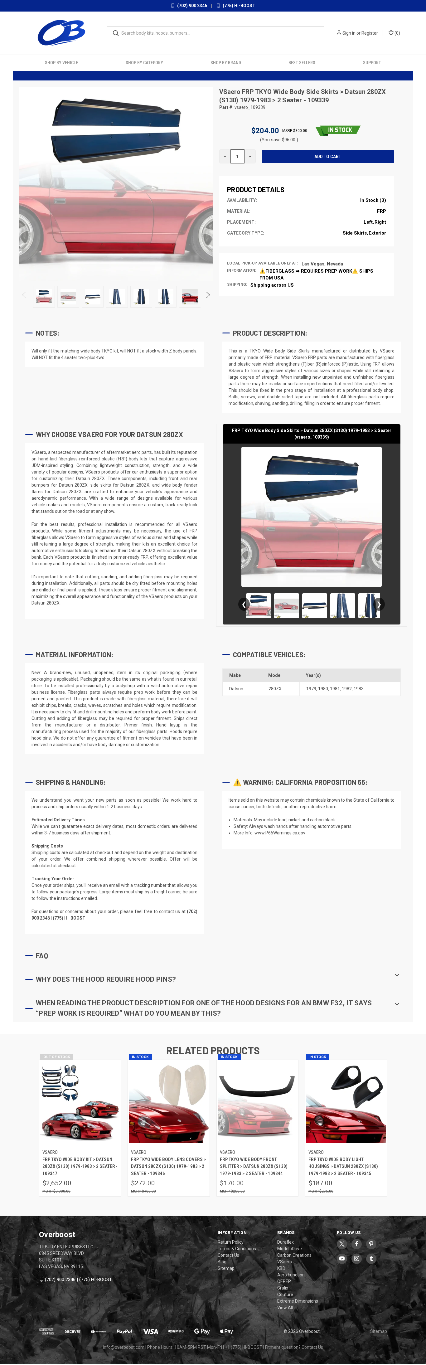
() (397, 33)
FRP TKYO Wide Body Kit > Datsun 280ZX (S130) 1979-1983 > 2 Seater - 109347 (80, 1166)
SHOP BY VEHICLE (61, 62)
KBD (281, 1268)
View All (285, 1307)
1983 (359, 688)
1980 (323, 688)
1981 (335, 688)
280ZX (275, 688)
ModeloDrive (289, 1248)
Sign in (349, 33)
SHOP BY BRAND (226, 62)
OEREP (284, 1281)
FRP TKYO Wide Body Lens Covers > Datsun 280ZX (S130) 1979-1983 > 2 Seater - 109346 (168, 1166)
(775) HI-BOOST (238, 5)
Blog (222, 1261)
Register (369, 33)
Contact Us (228, 1255)
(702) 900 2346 (191, 5)
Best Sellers (301, 62)
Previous (24, 297)
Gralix (282, 1287)
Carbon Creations (294, 1255)
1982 (347, 688)
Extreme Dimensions (297, 1301)
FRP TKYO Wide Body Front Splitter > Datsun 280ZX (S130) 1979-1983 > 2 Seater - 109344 (254, 1166)
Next (207, 297)
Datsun (236, 688)
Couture (285, 1294)
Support (372, 62)
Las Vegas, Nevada (322, 264)
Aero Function (291, 1274)
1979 (311, 688)
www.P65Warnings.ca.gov (279, 832)
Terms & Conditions (237, 1248)
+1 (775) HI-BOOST (243, 1347)
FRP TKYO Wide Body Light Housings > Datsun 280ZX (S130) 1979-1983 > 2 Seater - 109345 (343, 1166)
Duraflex (285, 1242)
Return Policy (231, 1242)
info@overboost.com (123, 1347)
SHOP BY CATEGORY (144, 62)
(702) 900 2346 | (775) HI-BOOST (78, 1279)
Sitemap (226, 1268)
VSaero (230, 91)
